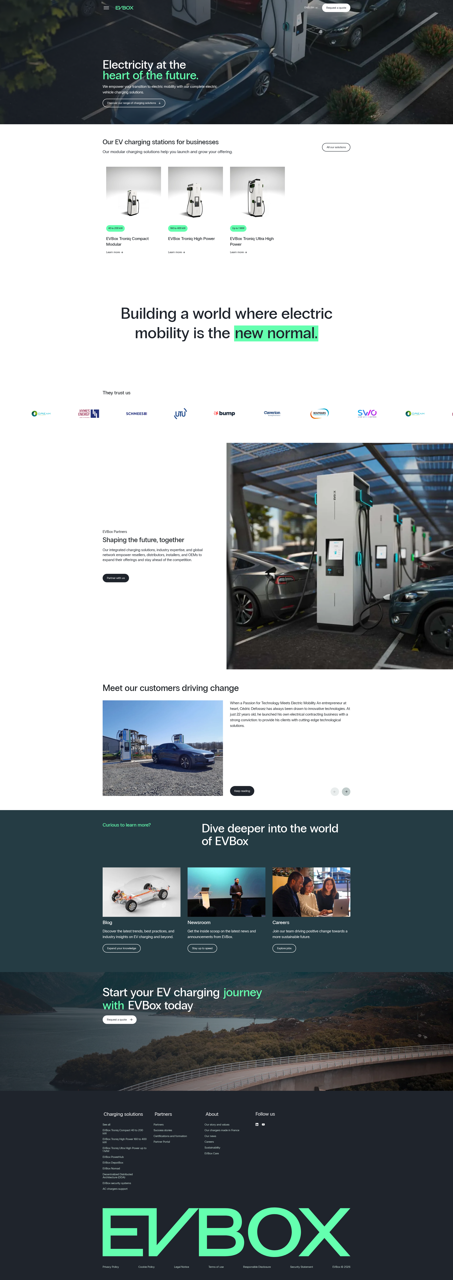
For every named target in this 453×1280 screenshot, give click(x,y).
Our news (210, 1136)
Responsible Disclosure (257, 1266)
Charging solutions (123, 1114)
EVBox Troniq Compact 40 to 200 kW (123, 1132)
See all (106, 1124)
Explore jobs (284, 948)
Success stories (163, 1130)
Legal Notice (181, 1266)
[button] (346, 791)
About (212, 1114)
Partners (163, 1114)
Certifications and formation (170, 1136)
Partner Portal (162, 1141)
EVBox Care (212, 1153)
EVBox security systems (117, 1183)
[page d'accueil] (126, 8)
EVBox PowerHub (113, 1157)
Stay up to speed (202, 948)
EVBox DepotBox (113, 1162)
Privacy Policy (111, 1266)
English (309, 7)
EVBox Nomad (111, 1168)
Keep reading (242, 791)
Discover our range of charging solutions (131, 103)
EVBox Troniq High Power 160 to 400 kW (125, 1141)
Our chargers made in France (222, 1130)
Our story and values (217, 1124)
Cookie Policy (146, 1266)
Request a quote (336, 7)
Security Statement (301, 1266)
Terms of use (216, 1266)
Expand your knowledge (121, 948)
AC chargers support (115, 1188)
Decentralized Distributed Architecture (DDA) (118, 1176)
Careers (209, 1141)
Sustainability (212, 1147)
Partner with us (116, 578)
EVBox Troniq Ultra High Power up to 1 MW (125, 1150)
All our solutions (336, 147)
